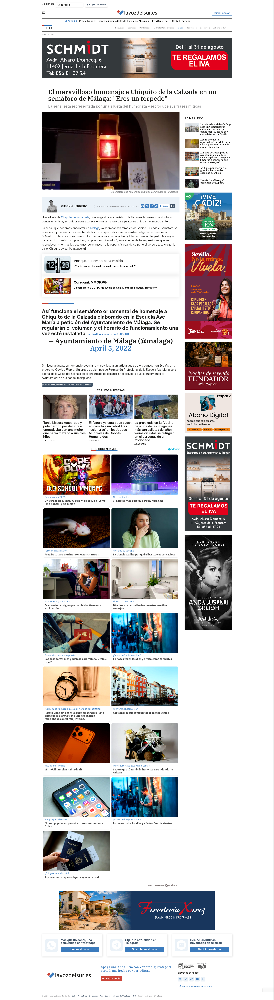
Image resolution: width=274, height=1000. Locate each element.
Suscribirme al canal (144, 949)
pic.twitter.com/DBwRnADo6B (108, 334)
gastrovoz (205, 28)
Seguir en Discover (97, 5)
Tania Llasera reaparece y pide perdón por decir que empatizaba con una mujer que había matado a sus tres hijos (64, 429)
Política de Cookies (121, 996)
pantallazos (145, 28)
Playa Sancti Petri (160, 21)
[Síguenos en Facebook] (203, 979)
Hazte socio (113, 978)
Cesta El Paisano (181, 21)
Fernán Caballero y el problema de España (212, 181)
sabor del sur (219, 28)
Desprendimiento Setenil (111, 21)
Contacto (93, 996)
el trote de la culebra (164, 28)
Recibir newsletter (209, 949)
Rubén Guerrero (74, 206)
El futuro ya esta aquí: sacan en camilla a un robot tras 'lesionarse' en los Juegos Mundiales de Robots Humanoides (110, 429)
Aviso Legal (105, 996)
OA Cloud (157, 996)
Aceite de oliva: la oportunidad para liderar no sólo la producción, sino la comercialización (215, 143)
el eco (180, 28)
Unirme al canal (79, 949)
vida (44, 34)
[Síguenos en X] (180, 979)
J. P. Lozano (49, 440)
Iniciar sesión (222, 13)
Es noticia (70, 21)
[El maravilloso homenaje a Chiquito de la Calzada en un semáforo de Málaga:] (137, 13)
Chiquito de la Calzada (75, 217)
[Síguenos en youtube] (197, 979)
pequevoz (119, 28)
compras (132, 28)
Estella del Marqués (138, 21)
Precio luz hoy (87, 21)
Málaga (94, 228)
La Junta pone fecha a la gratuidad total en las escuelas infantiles (213, 170)
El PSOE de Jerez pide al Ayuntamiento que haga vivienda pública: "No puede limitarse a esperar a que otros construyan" (215, 158)
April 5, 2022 (110, 348)
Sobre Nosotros (79, 996)
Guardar (166, 206)
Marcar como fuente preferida (197, 986)
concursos (191, 28)
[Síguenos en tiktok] (191, 979)
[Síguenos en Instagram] (185, 979)
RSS (134, 996)
